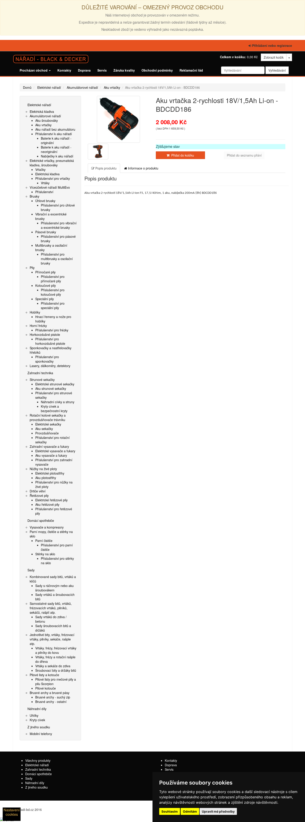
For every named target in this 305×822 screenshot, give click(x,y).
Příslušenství (44, 192)
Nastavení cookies (12, 812)
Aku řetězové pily (47, 504)
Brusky (34, 196)
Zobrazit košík (274, 57)
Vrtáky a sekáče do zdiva (52, 666)
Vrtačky (40, 169)
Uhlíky (34, 715)
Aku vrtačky (112, 87)
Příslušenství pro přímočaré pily (53, 278)
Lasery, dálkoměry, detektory (50, 365)
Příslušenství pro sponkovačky (47, 359)
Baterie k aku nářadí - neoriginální (56, 149)
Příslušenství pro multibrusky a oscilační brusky (57, 258)
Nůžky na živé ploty (43, 469)
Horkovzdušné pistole (45, 334)
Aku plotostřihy (45, 477)
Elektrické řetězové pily (51, 500)
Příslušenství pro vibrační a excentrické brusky (59, 225)
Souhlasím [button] (169, 811)
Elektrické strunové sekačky (54, 384)
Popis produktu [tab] (105, 168)
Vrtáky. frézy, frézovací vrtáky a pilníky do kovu (55, 650)
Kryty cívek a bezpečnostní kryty (54, 408)
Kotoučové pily (45, 285)
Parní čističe (43, 540)
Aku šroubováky (46, 120)
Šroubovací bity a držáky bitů (55, 670)
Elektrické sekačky (48, 424)
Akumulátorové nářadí (82, 87)
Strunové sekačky (42, 379)
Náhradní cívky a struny (57, 402)
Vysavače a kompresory (47, 527)
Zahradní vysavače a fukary (49, 446)
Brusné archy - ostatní (51, 701)
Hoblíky (35, 312)
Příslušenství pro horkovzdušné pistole (50, 341)
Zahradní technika (40, 373)
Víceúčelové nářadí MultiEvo (50, 187)
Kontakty (64, 70)
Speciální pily (44, 299)
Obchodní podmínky (157, 70)
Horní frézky (38, 325)
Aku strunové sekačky (50, 388)
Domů (27, 87)
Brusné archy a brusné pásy (49, 692)
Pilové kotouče (45, 688)
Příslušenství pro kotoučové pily (53, 292)
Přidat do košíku (181, 155)
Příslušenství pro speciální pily (53, 305)
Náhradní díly (36, 708)
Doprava (84, 70)
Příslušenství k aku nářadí (53, 134)
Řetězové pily (39, 495)
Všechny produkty (37, 760)
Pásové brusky (45, 232)
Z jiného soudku (38, 727)
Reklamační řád (191, 70)
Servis (102, 70)
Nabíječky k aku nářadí (57, 156)
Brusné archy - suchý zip (52, 697)
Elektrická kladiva (42, 111)
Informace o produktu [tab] (142, 168)
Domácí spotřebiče (40, 520)
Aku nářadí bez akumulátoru (55, 129)
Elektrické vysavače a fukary (55, 451)
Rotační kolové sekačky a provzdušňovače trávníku (48, 417)
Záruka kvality (124, 70)
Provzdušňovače (47, 433)
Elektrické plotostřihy (49, 473)
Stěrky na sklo (45, 554)
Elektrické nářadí (49, 87)
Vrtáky (45, 183)
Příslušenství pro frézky (51, 330)
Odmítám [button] (190, 811)
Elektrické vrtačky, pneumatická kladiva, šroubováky (52, 162)
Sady (31, 570)
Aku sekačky (44, 428)
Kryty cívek (37, 720)
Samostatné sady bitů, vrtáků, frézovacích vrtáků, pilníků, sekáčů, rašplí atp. (51, 608)
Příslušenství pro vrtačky (52, 178)
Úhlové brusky (45, 200)
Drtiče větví (38, 491)
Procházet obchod (34, 70)
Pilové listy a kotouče (44, 675)
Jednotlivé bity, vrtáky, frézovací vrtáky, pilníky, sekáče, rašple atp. (52, 639)
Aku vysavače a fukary (51, 455)
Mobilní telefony (41, 733)
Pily (32, 267)
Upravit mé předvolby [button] (218, 811)
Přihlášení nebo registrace (271, 45)
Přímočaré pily (45, 272)
